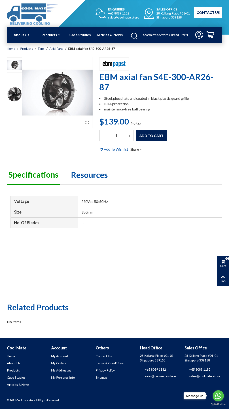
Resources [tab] (89, 175)
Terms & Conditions (110, 363)
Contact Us (208, 12)
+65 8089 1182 (118, 13)
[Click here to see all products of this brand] (114, 64)
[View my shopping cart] (213, 35)
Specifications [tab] (33, 174)
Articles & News (109, 35)
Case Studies (80, 35)
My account (59, 356)
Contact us (104, 356)
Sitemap (101, 377)
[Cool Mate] (42, 13)
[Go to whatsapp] (218, 395)
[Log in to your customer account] (199, 35)
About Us (21, 35)
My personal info (63, 377)
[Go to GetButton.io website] (218, 404)
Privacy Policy (105, 370)
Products (49, 35)
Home (11, 356)
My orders (58, 363)
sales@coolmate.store (123, 17)
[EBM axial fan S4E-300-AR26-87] (87, 122)
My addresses (61, 370)
